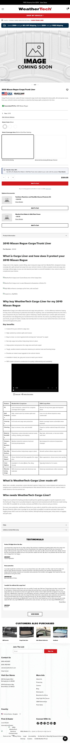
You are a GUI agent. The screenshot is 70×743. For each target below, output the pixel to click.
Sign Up (50, 651)
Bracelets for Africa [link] (42, 695)
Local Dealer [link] (5, 723)
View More (35, 614)
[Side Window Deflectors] (43, 632)
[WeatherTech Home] (35, 9)
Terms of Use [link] (7, 736)
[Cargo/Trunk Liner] (26, 632)
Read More (62, 602)
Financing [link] (39, 682)
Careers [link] (38, 685)
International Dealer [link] (7, 725)
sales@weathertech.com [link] (8, 668)
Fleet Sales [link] (39, 705)
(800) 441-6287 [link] (5, 661)
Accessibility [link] (32, 736)
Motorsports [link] (39, 692)
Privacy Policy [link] (17, 736)
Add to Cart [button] (35, 208)
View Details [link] (19, 202)
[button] (33, 84)
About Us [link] (39, 679)
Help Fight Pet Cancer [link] (42, 698)
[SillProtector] (10, 632)
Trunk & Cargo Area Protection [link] (19, 20)
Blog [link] (37, 689)
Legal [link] (24, 736)
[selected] (5, 126)
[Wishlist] (67, 90)
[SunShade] (60, 632)
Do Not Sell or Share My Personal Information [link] (51, 736)
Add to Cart (35, 183)
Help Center (5, 671)
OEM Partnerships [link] (41, 701)
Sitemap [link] (22, 739)
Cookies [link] (29, 739)
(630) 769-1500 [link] (5, 664)
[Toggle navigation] (3, 9)
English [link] (15, 714)
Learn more (48, 188)
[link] (2, 20)
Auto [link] (6, 20)
